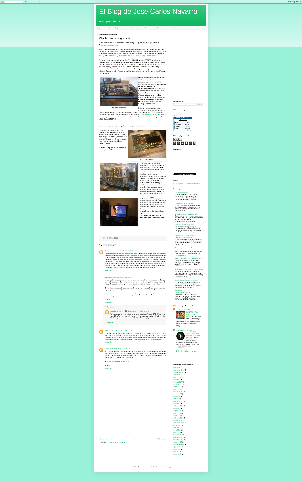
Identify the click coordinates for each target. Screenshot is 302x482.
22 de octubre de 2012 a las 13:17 (121, 330)
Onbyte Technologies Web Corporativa (187, 183)
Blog (160, 193)
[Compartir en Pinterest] (117, 238)
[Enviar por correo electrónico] (108, 238)
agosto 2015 (177, 384)
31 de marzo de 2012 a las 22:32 (122, 251)
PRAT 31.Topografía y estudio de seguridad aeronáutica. (185, 291)
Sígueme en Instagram (144, 28)
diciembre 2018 (178, 375)
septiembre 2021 (178, 372)
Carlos (107, 330)
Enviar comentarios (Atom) (116, 442)
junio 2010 (176, 449)
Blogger (169, 467)
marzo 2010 (177, 454)
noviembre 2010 (178, 440)
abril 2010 (176, 452)
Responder (108, 270)
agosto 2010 (177, 447)
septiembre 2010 (178, 444)
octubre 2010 (177, 442)
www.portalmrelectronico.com (150, 114)
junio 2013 (176, 403)
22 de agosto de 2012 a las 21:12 (138, 311)
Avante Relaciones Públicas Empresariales (189, 269)
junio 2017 (176, 379)
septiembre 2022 (178, 370)
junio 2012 (176, 408)
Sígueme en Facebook (123, 28)
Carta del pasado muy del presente (186, 248)
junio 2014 (176, 396)
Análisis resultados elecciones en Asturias (188, 259)
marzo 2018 (177, 377)
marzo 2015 (177, 389)
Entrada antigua (160, 439)
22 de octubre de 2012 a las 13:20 (121, 349)
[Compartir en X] (112, 238)
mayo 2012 (177, 411)
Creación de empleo (181, 192)
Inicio (134, 439)
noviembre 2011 (178, 420)
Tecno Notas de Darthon (184, 330)
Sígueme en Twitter (104, 28)
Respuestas (111, 307)
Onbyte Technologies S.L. (166, 28)
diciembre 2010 (178, 437)
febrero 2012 (177, 415)
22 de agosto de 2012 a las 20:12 (121, 277)
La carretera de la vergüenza (184, 225)
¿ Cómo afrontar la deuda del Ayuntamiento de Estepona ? (184, 236)
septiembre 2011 (178, 423)
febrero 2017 (177, 382)
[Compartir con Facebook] (115, 238)
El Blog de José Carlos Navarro (148, 11)
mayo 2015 (177, 387)
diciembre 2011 (178, 418)
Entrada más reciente (106, 439)
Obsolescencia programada (184, 203)
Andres (107, 277)
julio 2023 (176, 367)
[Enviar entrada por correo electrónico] (104, 238)
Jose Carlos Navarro (117, 311)
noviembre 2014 (178, 391)
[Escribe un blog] (110, 238)
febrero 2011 (177, 435)
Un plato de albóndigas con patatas (186, 280)
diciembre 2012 (178, 406)
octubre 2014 (177, 394)
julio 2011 (176, 427)
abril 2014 (176, 399)
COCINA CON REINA (183, 309)
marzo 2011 (177, 432)
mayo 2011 (176, 430)
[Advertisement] (132, 420)
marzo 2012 (177, 413)
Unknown (108, 251)
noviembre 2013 (178, 401)
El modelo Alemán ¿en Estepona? (186, 214)
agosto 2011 (177, 425)
